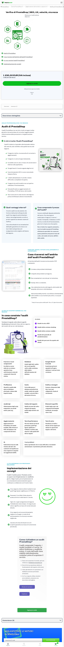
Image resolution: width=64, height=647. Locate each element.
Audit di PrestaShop (10, 53)
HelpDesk (24, 594)
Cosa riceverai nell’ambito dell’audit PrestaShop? (18, 57)
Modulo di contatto (27, 587)
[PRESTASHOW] (7, 3)
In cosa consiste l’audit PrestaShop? (14, 60)
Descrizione (6, 106)
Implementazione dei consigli (12, 64)
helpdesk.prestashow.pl (35, 562)
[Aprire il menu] (61, 3)
